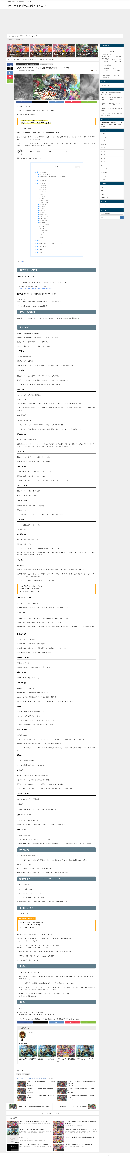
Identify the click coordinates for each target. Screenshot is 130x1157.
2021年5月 (103, 151)
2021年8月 (103, 140)
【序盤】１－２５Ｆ (43, 246)
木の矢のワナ (42, 198)
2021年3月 (103, 158)
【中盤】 (40, 249)
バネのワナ (42, 228)
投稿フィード (104, 190)
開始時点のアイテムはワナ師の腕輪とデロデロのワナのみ (53, 176)
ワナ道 (51, 64)
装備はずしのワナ (43, 216)
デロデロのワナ (43, 220)
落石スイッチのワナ (44, 234)
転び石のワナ (42, 206)
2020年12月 (104, 168)
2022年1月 (103, 133)
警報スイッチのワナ (44, 202)
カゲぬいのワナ (43, 196)
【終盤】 (40, 252)
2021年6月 (103, 147)
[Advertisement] (65, 19)
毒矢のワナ (42, 222)
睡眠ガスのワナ (43, 214)
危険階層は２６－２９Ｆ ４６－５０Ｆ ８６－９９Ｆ (52, 243)
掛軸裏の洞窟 (44, 64)
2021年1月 (103, 165)
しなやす (95, 70)
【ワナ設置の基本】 (43, 180)
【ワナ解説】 (41, 183)
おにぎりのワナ (43, 191)
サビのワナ (42, 208)
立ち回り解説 (41, 240)
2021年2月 (103, 161)
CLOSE (77, 167)
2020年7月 (103, 176)
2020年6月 (103, 179)
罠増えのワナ (42, 237)
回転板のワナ (42, 194)
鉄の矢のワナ (42, 218)
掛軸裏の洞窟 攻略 (34, 64)
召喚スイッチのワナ (44, 210)
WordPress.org (104, 197)
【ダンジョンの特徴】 (44, 172)
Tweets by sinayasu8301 (107, 204)
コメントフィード (105, 194)
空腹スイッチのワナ (44, 200)
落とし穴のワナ (43, 189)
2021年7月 (103, 144)
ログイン (103, 187)
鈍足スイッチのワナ (44, 224)
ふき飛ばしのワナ (43, 230)
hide (22, 261)
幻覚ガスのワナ (43, 204)
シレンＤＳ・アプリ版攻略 (22, 64)
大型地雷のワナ (43, 187)
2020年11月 (104, 172)
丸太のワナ (42, 232)
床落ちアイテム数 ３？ (45, 174)
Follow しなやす (59, 1113)
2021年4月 (103, 154)
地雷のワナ (42, 212)
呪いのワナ (42, 226)
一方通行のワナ (43, 185)
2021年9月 (103, 137)
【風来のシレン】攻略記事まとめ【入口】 (18, 39)
